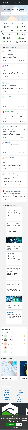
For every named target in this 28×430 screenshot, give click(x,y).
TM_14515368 (8, 126)
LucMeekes (10, 343)
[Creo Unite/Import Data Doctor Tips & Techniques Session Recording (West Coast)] (14, 229)
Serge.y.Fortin (8, 81)
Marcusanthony (8, 173)
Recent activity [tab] (5, 47)
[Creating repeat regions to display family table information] (14, 273)
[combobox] (14, 14)
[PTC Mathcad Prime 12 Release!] (14, 303)
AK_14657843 (8, 96)
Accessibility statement (22, 383)
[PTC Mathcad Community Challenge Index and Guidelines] (14, 243)
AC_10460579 (8, 50)
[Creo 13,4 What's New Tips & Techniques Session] (14, 214)
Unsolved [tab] (13, 47)
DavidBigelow (8, 65)
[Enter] (2, 14)
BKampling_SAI (11, 339)
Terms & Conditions (5, 383)
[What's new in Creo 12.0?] (14, 317)
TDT (9, 335)
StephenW (7, 111)
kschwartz (7, 157)
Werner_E (10, 347)
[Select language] (19, 2)
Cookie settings (13, 383)
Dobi (9, 351)
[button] (14, 427)
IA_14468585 (7, 142)
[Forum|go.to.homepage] (9, 2)
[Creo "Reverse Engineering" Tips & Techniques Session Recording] (14, 258)
